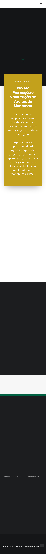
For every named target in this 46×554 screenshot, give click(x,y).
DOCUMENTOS (33, 311)
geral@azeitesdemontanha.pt (23, 420)
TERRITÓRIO (12, 338)
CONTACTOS (33, 338)
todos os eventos (23, 383)
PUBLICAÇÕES (12, 311)
